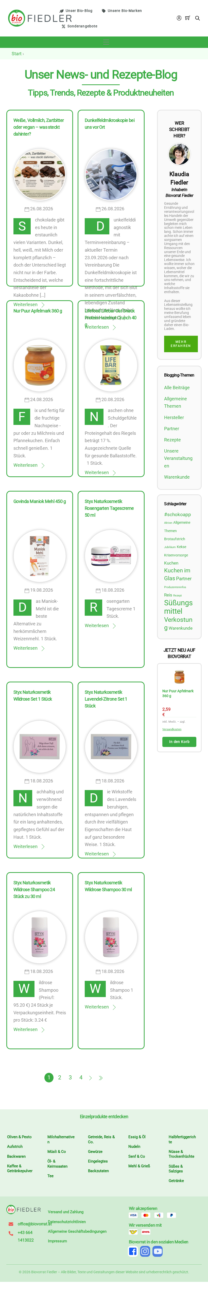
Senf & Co (136, 1156)
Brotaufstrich (174, 539)
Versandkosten (173, 729)
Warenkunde (177, 477)
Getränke (176, 1180)
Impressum (57, 1241)
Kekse (181, 547)
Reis (168, 595)
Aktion (168, 522)
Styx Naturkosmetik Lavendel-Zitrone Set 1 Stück (106, 698)
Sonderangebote (82, 26)
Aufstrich (15, 1146)
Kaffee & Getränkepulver (19, 1168)
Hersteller (174, 417)
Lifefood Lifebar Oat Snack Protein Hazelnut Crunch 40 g (110, 317)
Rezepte (172, 439)
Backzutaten (98, 1171)
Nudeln (134, 1146)
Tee (50, 1176)
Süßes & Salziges (176, 1169)
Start (17, 53)
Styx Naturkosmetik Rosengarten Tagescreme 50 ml (109, 508)
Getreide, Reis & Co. (101, 1139)
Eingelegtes (98, 1161)
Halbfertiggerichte (182, 1139)
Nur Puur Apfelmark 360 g (37, 310)
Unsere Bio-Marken (125, 11)
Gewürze (95, 1151)
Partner (171, 428)
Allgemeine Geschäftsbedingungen (77, 1231)
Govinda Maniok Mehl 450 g (39, 501)
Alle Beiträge (177, 387)
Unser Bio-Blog (79, 11)
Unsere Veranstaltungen (178, 458)
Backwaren (16, 1156)
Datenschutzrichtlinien (67, 1222)
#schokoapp (177, 514)
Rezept (177, 595)
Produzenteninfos (175, 587)
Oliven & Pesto (19, 1137)
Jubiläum (170, 547)
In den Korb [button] (180, 742)
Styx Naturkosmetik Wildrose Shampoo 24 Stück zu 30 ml (34, 889)
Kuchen (171, 563)
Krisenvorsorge (176, 555)
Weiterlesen (25, 465)
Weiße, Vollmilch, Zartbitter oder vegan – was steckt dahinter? (38, 127)
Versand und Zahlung (65, 1212)
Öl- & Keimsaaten (57, 1164)
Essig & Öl (137, 1137)
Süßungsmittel (178, 606)
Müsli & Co (56, 1151)
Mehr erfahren (181, 344)
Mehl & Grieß (139, 1166)
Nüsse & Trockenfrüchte (181, 1154)
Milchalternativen (61, 1139)
